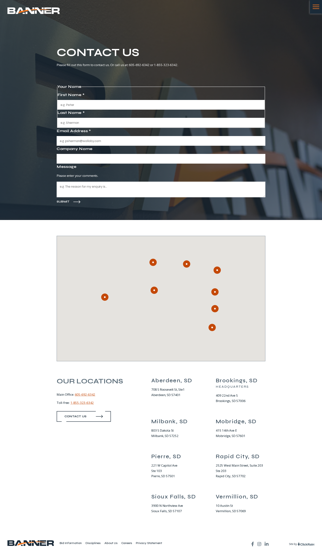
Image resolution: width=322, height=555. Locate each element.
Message (67, 166)
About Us (110, 543)
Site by (293, 544)
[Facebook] (252, 544)
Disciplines (93, 543)
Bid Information (71, 543)
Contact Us (75, 416)
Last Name (71, 112)
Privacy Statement (149, 543)
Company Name (75, 148)
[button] (186, 264)
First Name (71, 94)
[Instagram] (259, 544)
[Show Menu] (316, 7)
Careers (126, 543)
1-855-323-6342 (82, 403)
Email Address (74, 131)
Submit (63, 201)
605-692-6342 (85, 394)
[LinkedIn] (267, 544)
